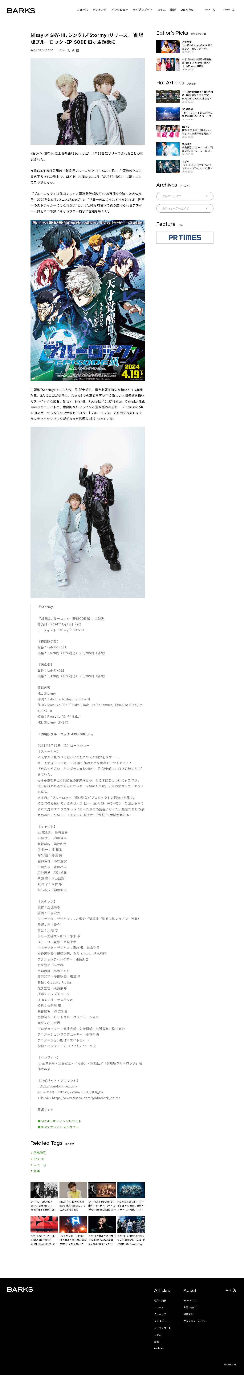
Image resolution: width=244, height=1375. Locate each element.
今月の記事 (160, 1300)
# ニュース (38, 1164)
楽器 (173, 9)
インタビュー (119, 9)
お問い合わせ (191, 1307)
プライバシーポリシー (196, 1321)
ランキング (100, 9)
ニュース (82, 9)
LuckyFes (187, 9)
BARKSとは (190, 1300)
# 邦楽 (35, 1170)
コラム (161, 9)
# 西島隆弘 (38, 1152)
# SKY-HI (37, 1158)
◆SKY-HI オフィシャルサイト (60, 1121)
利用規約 (188, 1314)
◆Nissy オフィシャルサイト (58, 1127)
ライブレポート (143, 9)
